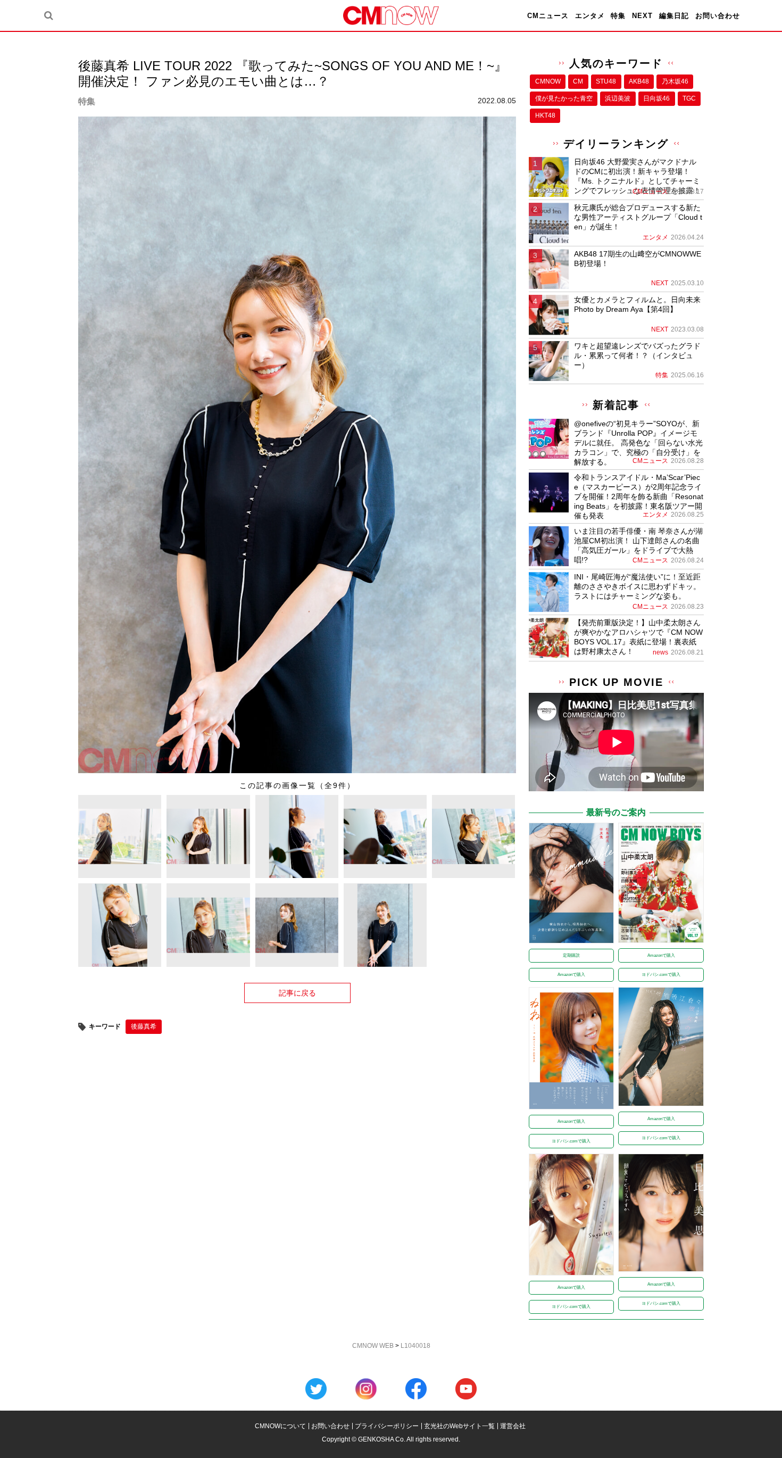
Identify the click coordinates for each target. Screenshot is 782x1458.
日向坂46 (656, 98)
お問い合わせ (717, 16)
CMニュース (548, 16)
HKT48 (545, 115)
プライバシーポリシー (387, 1426)
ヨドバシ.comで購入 (661, 974)
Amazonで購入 (571, 974)
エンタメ (590, 16)
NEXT (642, 16)
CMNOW (548, 81)
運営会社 (513, 1426)
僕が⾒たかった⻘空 (564, 98)
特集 (618, 16)
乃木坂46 (675, 81)
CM (578, 81)
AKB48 (639, 81)
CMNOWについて (280, 1426)
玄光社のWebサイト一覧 (459, 1426)
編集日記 (674, 16)
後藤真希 (143, 1026)
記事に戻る (297, 993)
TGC (689, 98)
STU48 (606, 81)
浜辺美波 (617, 98)
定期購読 (571, 955)
